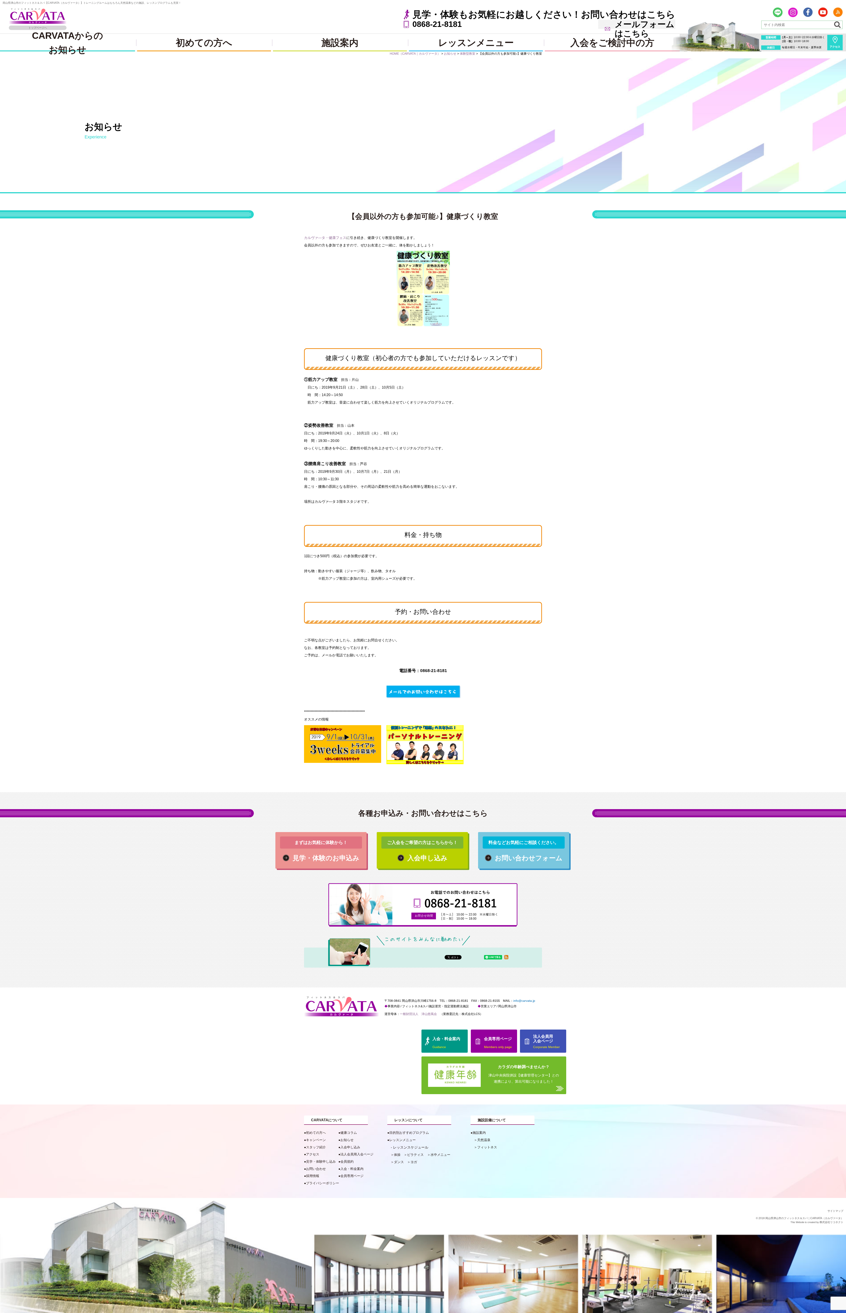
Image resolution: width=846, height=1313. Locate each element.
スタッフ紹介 (316, 1147)
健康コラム (348, 1132)
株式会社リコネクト (831, 1222)
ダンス (399, 1162)
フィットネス (487, 1147)
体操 (397, 1155)
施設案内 (339, 42)
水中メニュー (440, 1155)
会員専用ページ (352, 1176)
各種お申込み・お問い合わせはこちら (423, 813)
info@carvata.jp (524, 1000)
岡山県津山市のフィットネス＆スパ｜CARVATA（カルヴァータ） (804, 1218)
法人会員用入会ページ (356, 1154)
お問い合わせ (316, 1169)
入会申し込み (350, 1147)
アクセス (835, 46)
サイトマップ (835, 1210)
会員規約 (347, 1161)
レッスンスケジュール (410, 1147)
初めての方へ (204, 42)
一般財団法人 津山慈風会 (418, 1014)
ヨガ (413, 1162)
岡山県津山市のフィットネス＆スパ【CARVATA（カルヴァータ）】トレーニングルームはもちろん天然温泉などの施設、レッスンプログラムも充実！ (92, 2)
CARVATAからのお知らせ (67, 42)
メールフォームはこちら (644, 29)
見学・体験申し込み (321, 1161)
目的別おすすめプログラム (409, 1132)
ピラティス (415, 1155)
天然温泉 (483, 1140)
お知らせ (347, 1140)
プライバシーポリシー (322, 1183)
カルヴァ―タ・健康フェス (325, 238)
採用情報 (312, 1176)
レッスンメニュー (476, 42)
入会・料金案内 (352, 1169)
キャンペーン (316, 1140)
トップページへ (37, 27)
